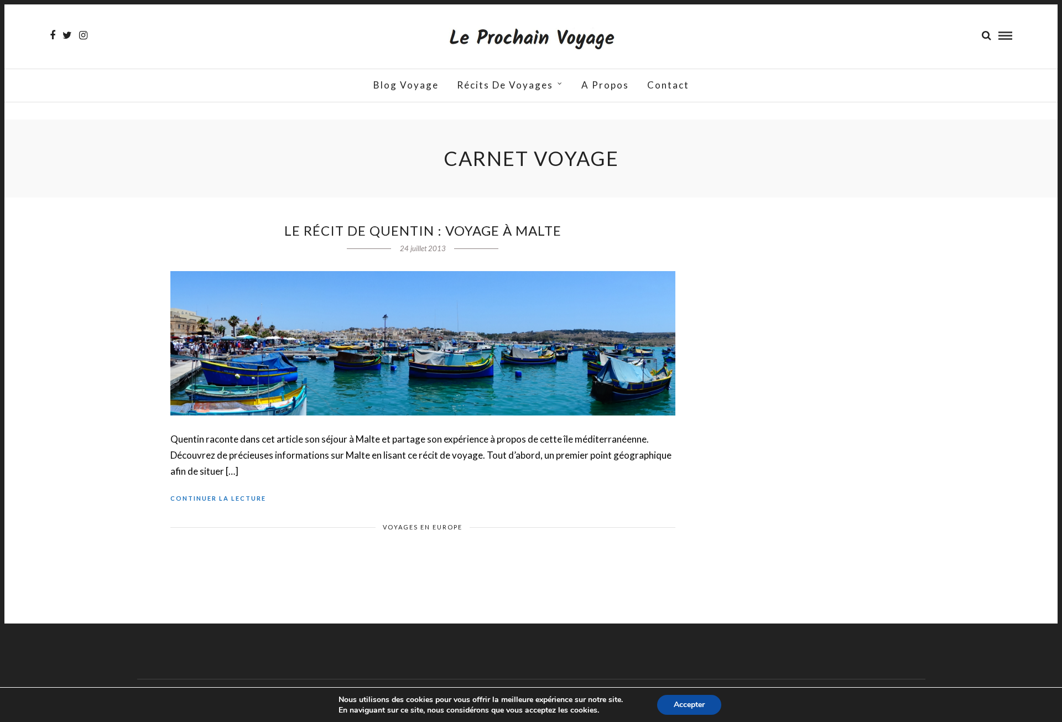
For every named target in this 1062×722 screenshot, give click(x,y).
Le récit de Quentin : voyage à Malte (422, 230)
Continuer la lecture (218, 498)
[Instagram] (83, 35)
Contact (668, 85)
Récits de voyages (505, 85)
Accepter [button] (689, 704)
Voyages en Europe (422, 527)
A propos (605, 85)
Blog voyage (406, 85)
